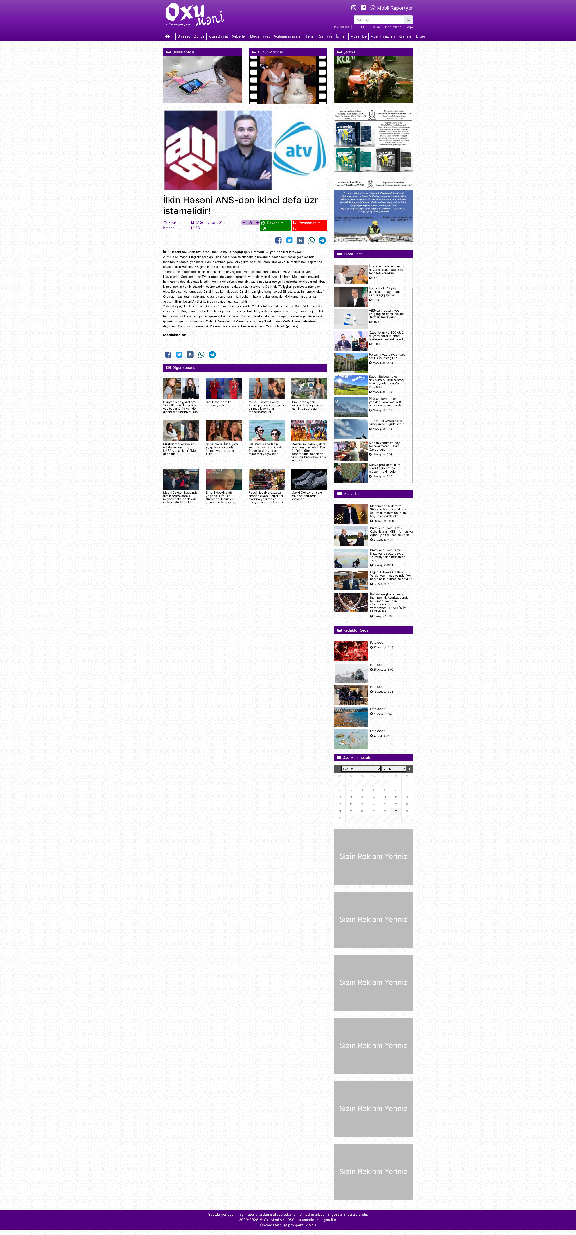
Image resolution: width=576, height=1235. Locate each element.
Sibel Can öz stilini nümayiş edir (219, 403)
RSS (291, 1219)
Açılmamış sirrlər (288, 36)
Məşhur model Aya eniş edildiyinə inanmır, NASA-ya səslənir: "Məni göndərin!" (180, 449)
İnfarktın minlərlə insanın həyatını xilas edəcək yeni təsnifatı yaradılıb (387, 270)
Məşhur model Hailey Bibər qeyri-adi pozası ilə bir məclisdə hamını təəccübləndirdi (266, 406)
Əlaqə (408, 27)
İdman (341, 36)
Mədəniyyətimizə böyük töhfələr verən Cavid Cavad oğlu (386, 446)
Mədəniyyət (260, 36)
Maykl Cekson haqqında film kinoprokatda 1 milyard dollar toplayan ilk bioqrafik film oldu (180, 497)
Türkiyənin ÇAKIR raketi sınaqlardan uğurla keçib (386, 422)
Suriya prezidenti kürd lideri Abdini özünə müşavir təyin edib (384, 468)
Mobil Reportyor (394, 8)
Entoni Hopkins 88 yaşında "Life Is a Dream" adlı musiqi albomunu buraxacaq (221, 497)
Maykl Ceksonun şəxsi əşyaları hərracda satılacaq (307, 496)
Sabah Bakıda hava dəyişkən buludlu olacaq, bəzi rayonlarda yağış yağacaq (387, 382)
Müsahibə (358, 36)
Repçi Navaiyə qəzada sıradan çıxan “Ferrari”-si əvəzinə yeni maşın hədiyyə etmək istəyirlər (266, 497)
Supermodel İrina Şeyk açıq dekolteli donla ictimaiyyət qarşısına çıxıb (222, 449)
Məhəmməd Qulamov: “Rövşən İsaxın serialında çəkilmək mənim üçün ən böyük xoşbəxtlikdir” (388, 511)
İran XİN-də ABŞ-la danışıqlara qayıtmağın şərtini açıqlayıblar (385, 292)
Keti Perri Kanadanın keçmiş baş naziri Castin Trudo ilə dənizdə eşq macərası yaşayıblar (266, 449)
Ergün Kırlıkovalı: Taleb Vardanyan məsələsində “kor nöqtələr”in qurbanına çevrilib (391, 576)
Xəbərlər (239, 36)
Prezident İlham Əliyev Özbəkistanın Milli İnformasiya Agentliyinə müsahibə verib (391, 531)
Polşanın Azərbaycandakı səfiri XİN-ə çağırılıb (387, 356)
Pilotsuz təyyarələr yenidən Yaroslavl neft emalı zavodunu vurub (385, 402)
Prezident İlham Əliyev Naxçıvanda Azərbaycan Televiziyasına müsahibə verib (387, 555)
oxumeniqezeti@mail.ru (317, 1219)
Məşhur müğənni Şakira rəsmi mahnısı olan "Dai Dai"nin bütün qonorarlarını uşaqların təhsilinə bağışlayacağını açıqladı (308, 452)
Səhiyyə (325, 36)
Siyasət (184, 36)
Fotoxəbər (377, 642)
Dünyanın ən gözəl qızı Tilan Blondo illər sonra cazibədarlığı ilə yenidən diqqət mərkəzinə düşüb (180, 406)
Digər (420, 36)
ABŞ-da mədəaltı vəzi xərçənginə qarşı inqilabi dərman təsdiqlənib (386, 314)
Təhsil (310, 36)
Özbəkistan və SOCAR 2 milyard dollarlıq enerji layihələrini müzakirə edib (387, 336)
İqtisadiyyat (218, 36)
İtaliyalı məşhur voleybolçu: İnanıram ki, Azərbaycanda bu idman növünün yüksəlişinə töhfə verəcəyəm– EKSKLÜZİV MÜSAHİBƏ (390, 603)
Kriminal (405, 36)
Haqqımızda (392, 27)
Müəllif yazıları (382, 36)
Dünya (199, 36)
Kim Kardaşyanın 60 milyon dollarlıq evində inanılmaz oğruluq (307, 405)
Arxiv (377, 27)
